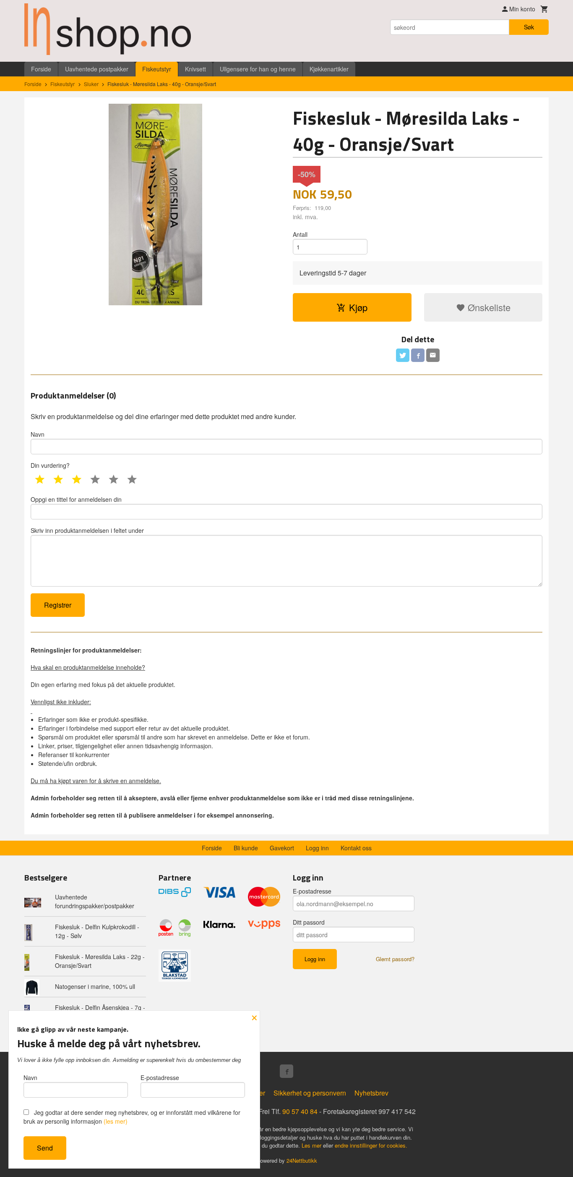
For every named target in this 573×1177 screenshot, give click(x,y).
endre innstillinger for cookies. (371, 1145)
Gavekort (282, 848)
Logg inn (317, 848)
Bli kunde (246, 848)
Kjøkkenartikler (329, 69)
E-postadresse (312, 891)
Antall (300, 234)
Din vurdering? (50, 465)
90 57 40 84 (300, 1111)
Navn (37, 434)
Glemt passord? (395, 959)
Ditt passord (309, 922)
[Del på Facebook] (418, 355)
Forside (41, 69)
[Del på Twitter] (402, 355)
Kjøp (358, 307)
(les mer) (116, 1121)
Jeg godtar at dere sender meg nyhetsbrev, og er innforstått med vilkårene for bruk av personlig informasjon (131, 1116)
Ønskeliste (487, 307)
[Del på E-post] (433, 355)
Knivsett (195, 69)
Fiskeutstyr (156, 69)
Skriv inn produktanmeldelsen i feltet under (87, 530)
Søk (529, 27)
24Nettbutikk (301, 1160)
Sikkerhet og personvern (309, 1093)
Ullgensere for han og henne (258, 69)
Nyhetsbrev (371, 1093)
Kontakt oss (356, 848)
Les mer (312, 1145)
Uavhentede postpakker (96, 69)
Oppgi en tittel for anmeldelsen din (76, 499)
